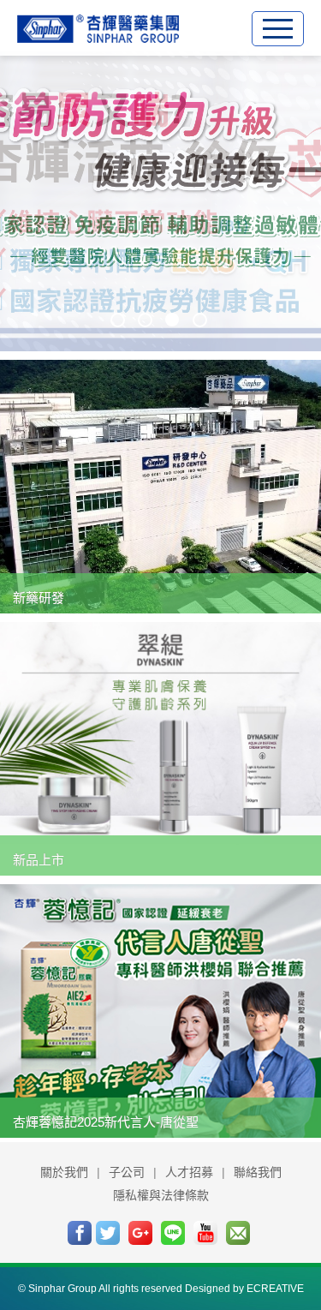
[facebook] (80, 1233)
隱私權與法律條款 (161, 1195)
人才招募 (189, 1172)
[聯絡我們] (238, 1233)
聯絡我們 (258, 1172)
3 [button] (171, 319)
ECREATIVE (275, 1289)
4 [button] (199, 319)
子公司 (127, 1172)
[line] (173, 1233)
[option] (160, 201)
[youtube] (205, 1233)
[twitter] (108, 1233)
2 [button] (145, 319)
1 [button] (117, 319)
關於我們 (64, 1172)
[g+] (140, 1233)
